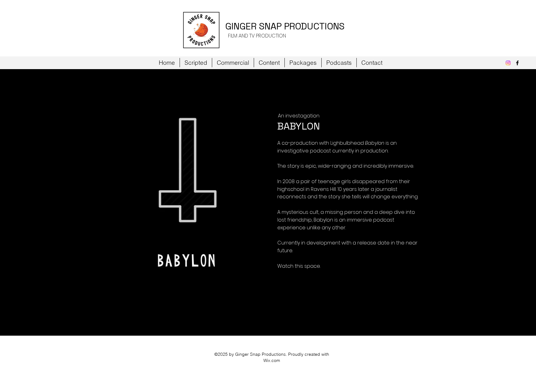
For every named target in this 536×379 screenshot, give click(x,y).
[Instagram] (508, 63)
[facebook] (517, 63)
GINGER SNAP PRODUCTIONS (285, 26)
